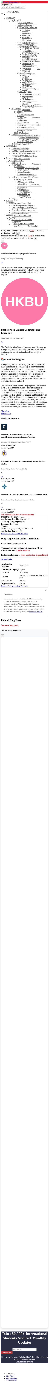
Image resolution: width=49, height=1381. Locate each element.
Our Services (11, 1378)
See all (27, 71)
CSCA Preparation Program (25, 208)
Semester (28, 38)
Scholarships (24, 195)
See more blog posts (9, 625)
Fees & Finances (25, 192)
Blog (16, 200)
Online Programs (26, 22)
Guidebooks (19, 166)
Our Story (18, 226)
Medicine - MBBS (32, 48)
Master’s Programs (27, 74)
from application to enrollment (34, 555)
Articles (17, 179)
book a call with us (35, 612)
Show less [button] (5, 411)
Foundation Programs (28, 43)
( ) (1, 262)
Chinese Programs (26, 25)
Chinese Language (32, 53)
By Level (17, 20)
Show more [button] (6, 413)
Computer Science (32, 61)
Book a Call (6, 533)
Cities (21, 184)
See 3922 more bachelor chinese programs (17, 514)
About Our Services (19, 533)
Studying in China (21, 132)
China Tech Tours (21, 213)
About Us (10, 218)
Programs (10, 17)
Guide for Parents (26, 174)
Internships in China (27, 140)
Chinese (28, 40)
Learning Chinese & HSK (29, 138)
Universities (11, 145)
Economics (29, 66)
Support (17, 221)
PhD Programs (25, 91)
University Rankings (22, 148)
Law (38, 68)
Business (28, 79)
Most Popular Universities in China (24, 152)
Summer (28, 33)
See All (22, 130)
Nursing (28, 50)
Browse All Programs (22, 143)
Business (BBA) (31, 56)
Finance (28, 68)
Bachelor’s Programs (27, 45)
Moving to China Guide (28, 177)
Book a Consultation (22, 215)
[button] (6, 559)
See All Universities (22, 158)
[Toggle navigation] (20, 2)
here (32, 230)
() (2, 476)
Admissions (24, 189)
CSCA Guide (24, 172)
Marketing (29, 58)
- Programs (12, 12)
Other (36, 89)
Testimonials (33, 226)
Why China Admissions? (24, 223)
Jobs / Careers (25, 197)
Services (10, 202)
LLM (26, 89)
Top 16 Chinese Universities (25, 156)
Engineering (29, 84)
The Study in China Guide (29, 169)
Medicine (28, 86)
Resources (11, 161)
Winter (27, 35)
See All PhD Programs (28, 108)
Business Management (27, 95)
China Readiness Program (24, 210)
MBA (27, 76)
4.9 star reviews (23, 550)
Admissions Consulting (23, 205)
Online (27, 30)
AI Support (36, 164)
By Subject (18, 112)
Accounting (29, 63)
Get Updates (7, 1352)
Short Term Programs (28, 28)
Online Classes (20, 164)
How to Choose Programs (29, 135)
